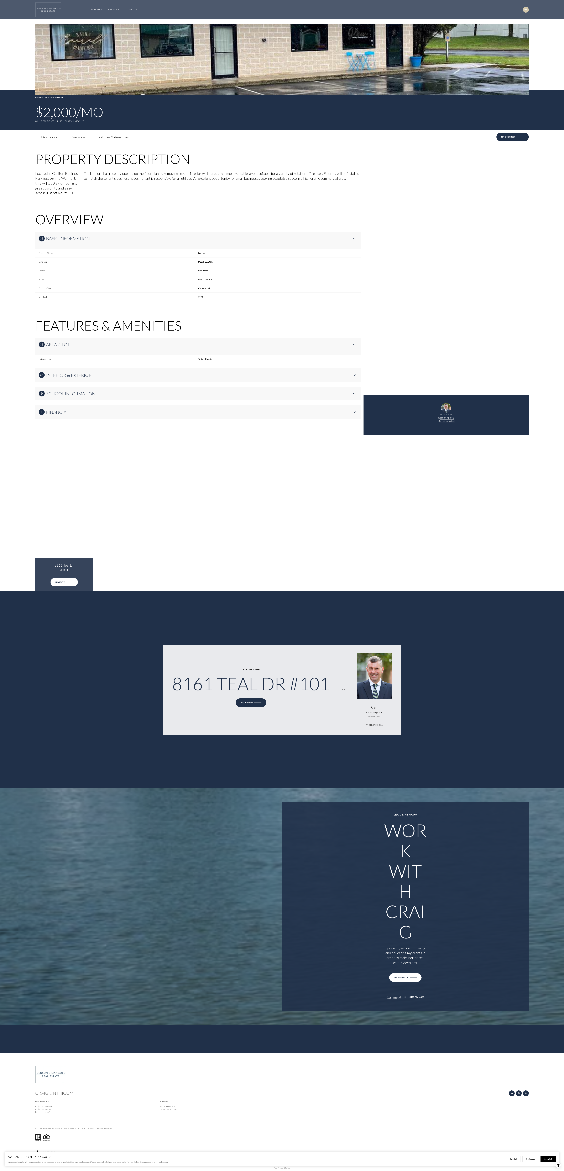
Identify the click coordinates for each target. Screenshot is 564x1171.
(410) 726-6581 (416, 997)
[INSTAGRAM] (519, 1093)
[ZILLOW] (526, 1093)
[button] (512, 137)
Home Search (114, 9)
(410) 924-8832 (447, 418)
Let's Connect (133, 9)
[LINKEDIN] (512, 1093)
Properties (96, 9)
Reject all (513, 1159)
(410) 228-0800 (45, 1109)
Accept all (548, 1159)
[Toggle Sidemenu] (526, 10)
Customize (530, 1159)
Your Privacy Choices (282, 1168)
